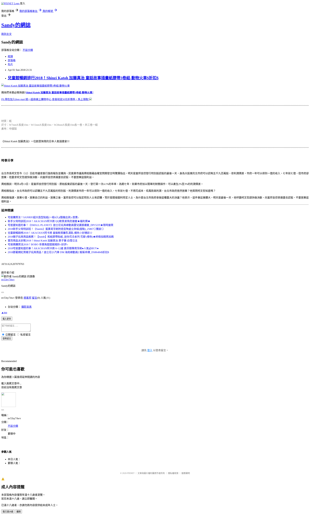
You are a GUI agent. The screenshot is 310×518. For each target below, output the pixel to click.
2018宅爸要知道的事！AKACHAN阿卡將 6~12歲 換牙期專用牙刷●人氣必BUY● (53, 248)
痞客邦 (27, 297)
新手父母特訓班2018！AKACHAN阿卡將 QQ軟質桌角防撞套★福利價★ (49, 221)
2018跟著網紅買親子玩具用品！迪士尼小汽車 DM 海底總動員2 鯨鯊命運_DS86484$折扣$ (58, 252)
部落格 (12, 60)
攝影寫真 (26, 306)
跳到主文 (6, 34)
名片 (10, 64)
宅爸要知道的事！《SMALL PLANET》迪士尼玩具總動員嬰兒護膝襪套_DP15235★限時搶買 (60, 225)
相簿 (10, 56)
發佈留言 (7, 338)
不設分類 (28, 50)
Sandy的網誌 (16, 25)
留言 (34, 297)
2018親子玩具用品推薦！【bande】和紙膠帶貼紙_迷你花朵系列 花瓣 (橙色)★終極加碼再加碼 (61, 236)
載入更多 (7, 319)
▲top (4, 312)
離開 (18, 511)
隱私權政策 (173, 473)
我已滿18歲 (8, 511)
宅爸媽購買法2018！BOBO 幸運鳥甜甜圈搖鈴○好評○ (38, 244)
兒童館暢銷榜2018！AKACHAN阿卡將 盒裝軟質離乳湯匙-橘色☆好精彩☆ (50, 232)
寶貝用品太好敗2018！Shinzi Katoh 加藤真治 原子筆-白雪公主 (43, 240)
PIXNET (130, 473)
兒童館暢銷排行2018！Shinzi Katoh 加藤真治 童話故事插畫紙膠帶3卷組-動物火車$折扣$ (83, 78)
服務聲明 (185, 473)
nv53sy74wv (8, 279)
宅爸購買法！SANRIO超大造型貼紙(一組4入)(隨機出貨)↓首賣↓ (43, 217)
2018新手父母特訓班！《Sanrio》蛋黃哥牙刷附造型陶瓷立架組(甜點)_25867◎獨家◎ (56, 229)
